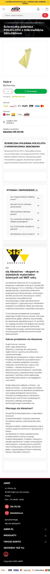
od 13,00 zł (10, 123)
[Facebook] (6, 554)
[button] (38, 9)
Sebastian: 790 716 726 (13, 132)
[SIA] (18, 256)
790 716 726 (15, 506)
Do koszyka (32, 91)
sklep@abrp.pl (16, 513)
